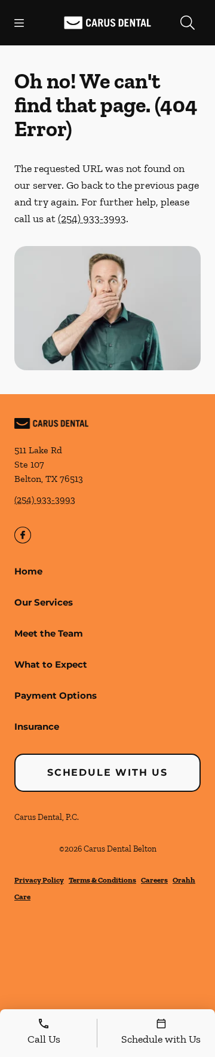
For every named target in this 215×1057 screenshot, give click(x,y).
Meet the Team (48, 633)
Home (28, 571)
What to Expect (50, 664)
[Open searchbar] (187, 23)
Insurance (36, 726)
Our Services (43, 602)
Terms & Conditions (102, 879)
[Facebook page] (22, 535)
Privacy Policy (39, 879)
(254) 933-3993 (92, 218)
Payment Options (55, 695)
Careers (154, 879)
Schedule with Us (107, 772)
